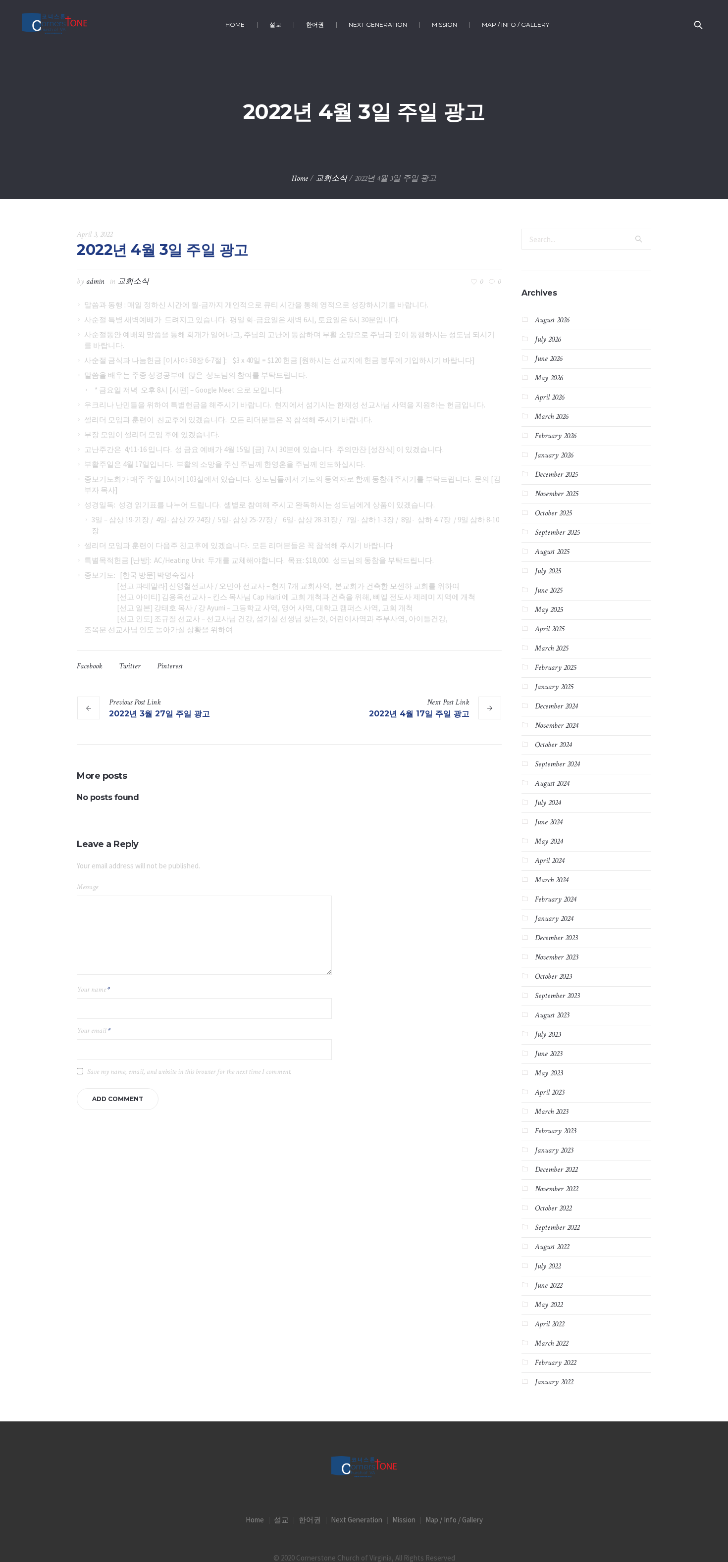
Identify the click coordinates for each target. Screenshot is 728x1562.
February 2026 (555, 436)
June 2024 (548, 822)
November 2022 (556, 1189)
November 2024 (556, 725)
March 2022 (551, 1343)
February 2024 (555, 899)
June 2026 (548, 358)
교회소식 (331, 178)
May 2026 (549, 378)
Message (87, 887)
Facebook (90, 666)
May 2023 (549, 1073)
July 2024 (548, 803)
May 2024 (549, 841)
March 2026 (551, 416)
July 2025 (548, 571)
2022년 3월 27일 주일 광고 (159, 713)
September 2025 (557, 532)
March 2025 (551, 648)
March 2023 (551, 1112)
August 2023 (552, 1015)
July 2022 (548, 1266)
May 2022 (549, 1305)
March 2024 (551, 880)
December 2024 (556, 706)
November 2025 (556, 494)
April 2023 (549, 1092)
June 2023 (548, 1054)
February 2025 (555, 667)
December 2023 (556, 938)
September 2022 (557, 1227)
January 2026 (554, 455)
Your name (93, 989)
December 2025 (556, 474)
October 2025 (553, 513)
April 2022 (549, 1324)
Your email (93, 1030)
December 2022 (556, 1169)
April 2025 (549, 629)
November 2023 (556, 957)
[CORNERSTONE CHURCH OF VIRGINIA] (364, 1468)
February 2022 (555, 1363)
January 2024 (554, 918)
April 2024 (549, 861)
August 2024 (552, 783)
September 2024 (557, 764)
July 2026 (548, 339)
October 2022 (553, 1208)
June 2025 (548, 590)
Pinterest (170, 666)
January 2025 (554, 687)
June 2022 (548, 1285)
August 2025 (552, 552)
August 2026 (552, 320)
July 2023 (548, 1034)
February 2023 (555, 1131)
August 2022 (552, 1247)
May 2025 (549, 610)
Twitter (130, 666)
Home (300, 178)
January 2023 (554, 1150)
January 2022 (554, 1382)
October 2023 (553, 976)
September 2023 (557, 996)
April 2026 (549, 397)
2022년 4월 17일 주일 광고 (419, 713)
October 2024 (553, 745)
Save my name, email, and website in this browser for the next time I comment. (189, 1071)
